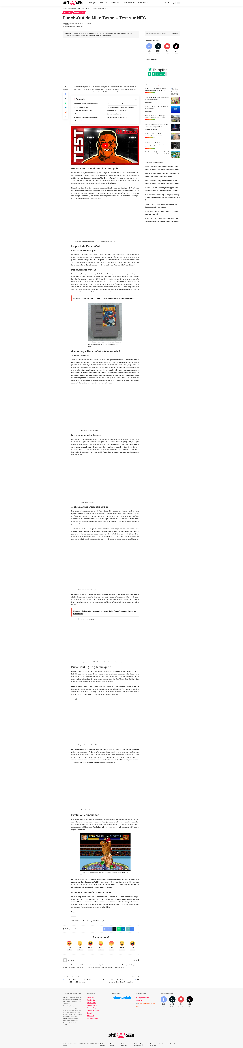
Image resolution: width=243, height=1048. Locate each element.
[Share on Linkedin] (65, 107)
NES (94, 921)
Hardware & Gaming (151, 129)
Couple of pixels (93, 1010)
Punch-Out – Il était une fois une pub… (86, 103)
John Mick (148, 195)
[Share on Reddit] (65, 112)
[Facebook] (164, 3)
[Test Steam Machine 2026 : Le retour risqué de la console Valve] (175, 136)
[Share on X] (65, 98)
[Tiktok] (176, 49)
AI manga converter (151, 188)
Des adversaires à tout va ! (83, 114)
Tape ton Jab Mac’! (81, 120)
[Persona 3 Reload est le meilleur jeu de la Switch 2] (175, 109)
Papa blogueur (92, 1018)
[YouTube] (168, 3)
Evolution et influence (114, 114)
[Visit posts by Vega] (65, 960)
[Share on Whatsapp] (65, 103)
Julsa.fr (89, 1013)
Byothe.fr (90, 1015)
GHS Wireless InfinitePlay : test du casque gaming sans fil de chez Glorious (156, 144)
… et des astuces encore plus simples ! (121, 107)
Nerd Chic (90, 997)
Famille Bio (91, 1000)
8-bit (81, 921)
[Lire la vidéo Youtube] (105, 145)
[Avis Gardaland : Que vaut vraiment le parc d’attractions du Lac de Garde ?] (175, 154)
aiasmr (147, 211)
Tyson (105, 921)
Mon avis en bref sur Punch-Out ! (117, 117)
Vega (67, 23)
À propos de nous (142, 998)
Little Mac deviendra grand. (84, 110)
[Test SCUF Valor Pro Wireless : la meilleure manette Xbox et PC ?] (175, 91)
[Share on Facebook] (65, 93)
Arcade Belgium (93, 1008)
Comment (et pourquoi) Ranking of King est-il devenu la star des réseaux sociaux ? (162, 197)
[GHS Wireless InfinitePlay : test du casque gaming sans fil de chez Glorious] (175, 145)
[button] (174, 2)
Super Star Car (150, 218)
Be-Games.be (92, 1005)
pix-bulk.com (149, 166)
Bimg (146, 173)
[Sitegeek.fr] (73, 3)
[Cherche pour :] (159, 33)
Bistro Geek (91, 1002)
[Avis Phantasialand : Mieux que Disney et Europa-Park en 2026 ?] (175, 118)
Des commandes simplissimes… (118, 104)
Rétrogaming (79, 12)
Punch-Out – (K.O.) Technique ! (117, 110)
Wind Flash (149, 180)
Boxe (85, 921)
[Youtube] (167, 49)
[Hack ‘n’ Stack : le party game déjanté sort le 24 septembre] (175, 100)
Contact (139, 1001)
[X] (166, 3)
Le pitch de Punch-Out (81, 107)
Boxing (89, 921)
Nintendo (99, 921)
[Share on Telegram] (65, 116)
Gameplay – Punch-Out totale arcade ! (86, 117)
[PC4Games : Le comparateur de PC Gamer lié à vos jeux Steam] (175, 127)
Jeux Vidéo (67, 12)
